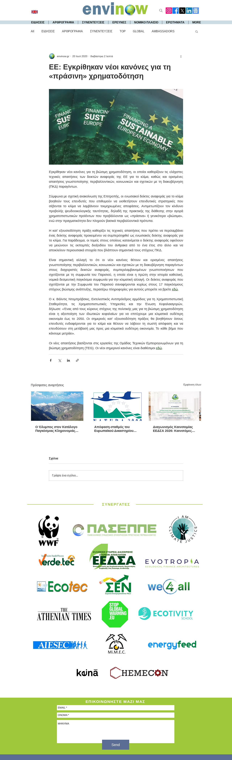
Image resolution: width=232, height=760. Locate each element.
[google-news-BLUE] (195, 10)
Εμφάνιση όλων (192, 384)
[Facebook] (175, 10)
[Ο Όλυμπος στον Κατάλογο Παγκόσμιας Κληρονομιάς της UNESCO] (57, 406)
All (32, 31)
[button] (196, 31)
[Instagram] (169, 10)
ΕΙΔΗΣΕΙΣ (48, 31)
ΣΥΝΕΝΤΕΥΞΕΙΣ (101, 31)
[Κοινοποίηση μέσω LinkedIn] (68, 360)
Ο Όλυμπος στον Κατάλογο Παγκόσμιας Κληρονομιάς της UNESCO (56, 429)
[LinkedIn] (189, 10)
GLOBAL (138, 31)
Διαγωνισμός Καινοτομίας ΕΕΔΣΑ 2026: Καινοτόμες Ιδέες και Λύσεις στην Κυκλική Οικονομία (173, 429)
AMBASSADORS (163, 31)
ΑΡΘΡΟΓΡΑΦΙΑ (72, 31)
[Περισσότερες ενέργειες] (181, 56)
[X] (182, 10)
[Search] (161, 10)
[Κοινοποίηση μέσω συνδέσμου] (77, 360)
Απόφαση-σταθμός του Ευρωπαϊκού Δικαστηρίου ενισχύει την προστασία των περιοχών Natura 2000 (116, 429)
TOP (123, 31)
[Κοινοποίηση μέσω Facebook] (50, 360)
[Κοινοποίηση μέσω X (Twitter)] (59, 360)
